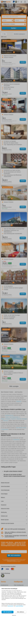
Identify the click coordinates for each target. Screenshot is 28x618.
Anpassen (14, 615)
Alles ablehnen (20, 612)
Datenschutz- (10, 605)
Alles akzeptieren (7, 612)
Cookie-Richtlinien (19, 605)
